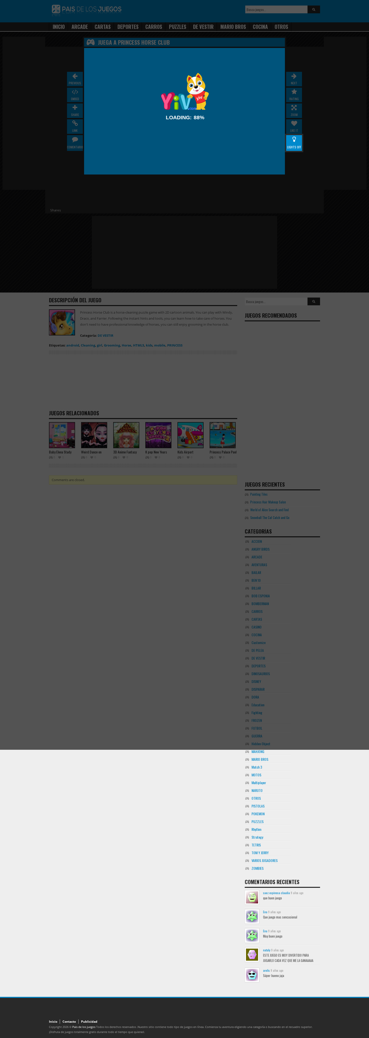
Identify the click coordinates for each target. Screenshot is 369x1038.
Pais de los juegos (83, 1027)
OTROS (256, 798)
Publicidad (89, 1021)
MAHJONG (258, 751)
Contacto (69, 1021)
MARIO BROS (260, 759)
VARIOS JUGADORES (265, 860)
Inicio (53, 1021)
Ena (265, 912)
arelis (266, 970)
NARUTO (257, 790)
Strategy (257, 837)
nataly (266, 950)
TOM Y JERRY (260, 852)
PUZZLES (258, 821)
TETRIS (256, 844)
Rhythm (256, 829)
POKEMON (258, 813)
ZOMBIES (258, 868)
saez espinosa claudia (276, 893)
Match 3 (257, 767)
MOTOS (256, 774)
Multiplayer (259, 782)
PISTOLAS (258, 806)
